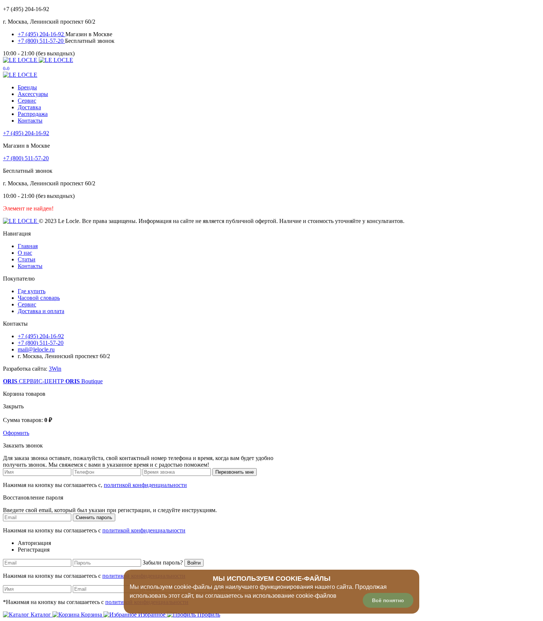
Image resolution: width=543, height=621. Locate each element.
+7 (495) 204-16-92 (41, 34)
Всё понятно (388, 600)
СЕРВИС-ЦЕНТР (34, 381)
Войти (194, 563)
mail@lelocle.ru (36, 349)
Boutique (84, 381)
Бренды (27, 87)
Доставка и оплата (41, 311)
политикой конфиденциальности (145, 485)
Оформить (16, 433)
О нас (25, 253)
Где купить (31, 291)
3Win (55, 369)
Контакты (30, 120)
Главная (28, 246)
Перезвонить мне (234, 472)
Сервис (27, 100)
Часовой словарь (39, 298)
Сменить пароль (94, 517)
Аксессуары (33, 94)
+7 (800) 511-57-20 (41, 41)
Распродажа (33, 114)
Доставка (29, 107)
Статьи (26, 259)
